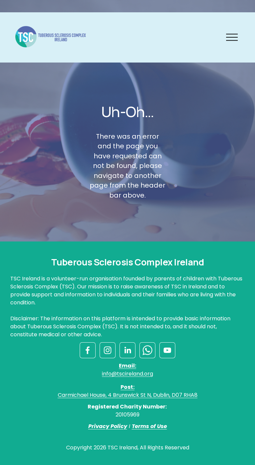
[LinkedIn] (127, 350)
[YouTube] (167, 350)
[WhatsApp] (147, 350)
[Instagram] (108, 350)
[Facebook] (88, 350)
